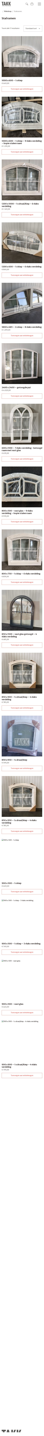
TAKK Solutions (7, 4)
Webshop (7, 11)
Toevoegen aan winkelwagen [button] (22, 89)
